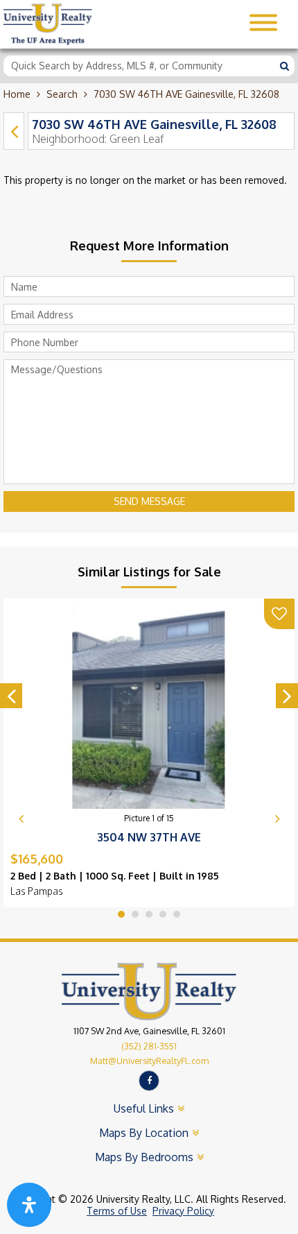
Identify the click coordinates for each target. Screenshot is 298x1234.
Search (62, 94)
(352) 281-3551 (149, 1046)
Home (16, 94)
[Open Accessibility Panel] (29, 1205)
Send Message (149, 501)
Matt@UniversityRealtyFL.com (149, 1060)
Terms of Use (117, 1211)
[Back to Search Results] (14, 131)
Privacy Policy (183, 1211)
